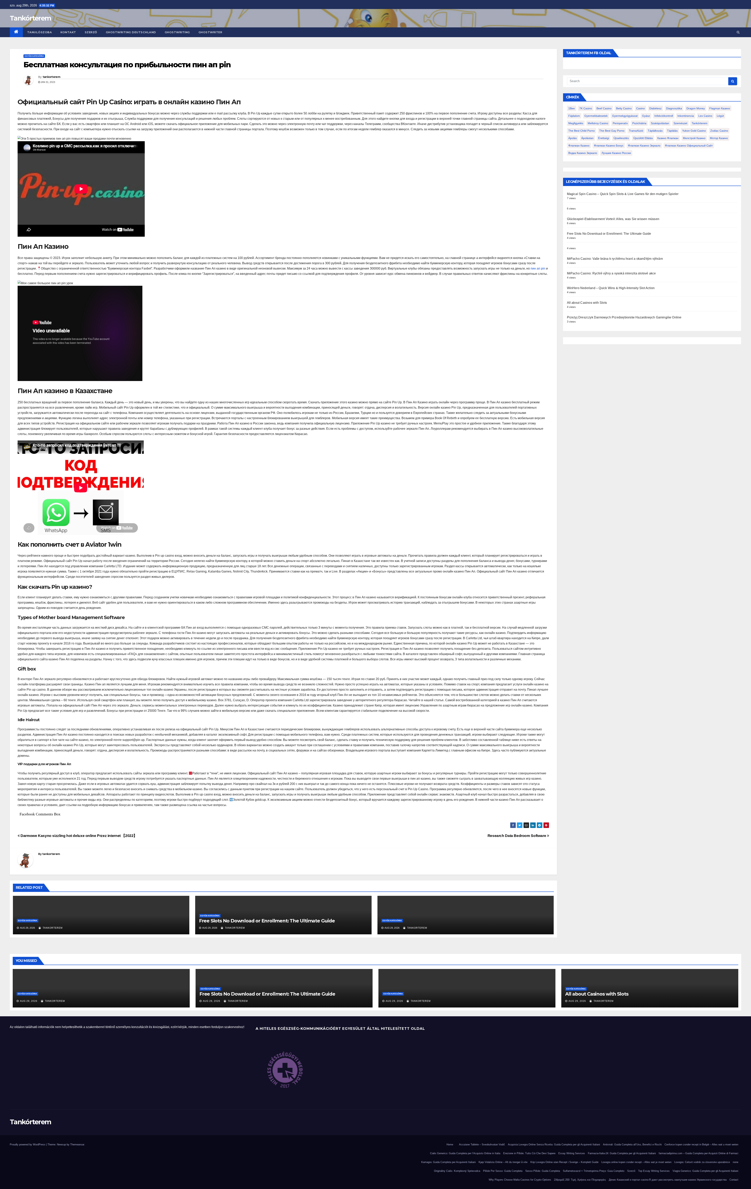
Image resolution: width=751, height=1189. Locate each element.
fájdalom (574, 115)
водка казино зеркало (582, 153)
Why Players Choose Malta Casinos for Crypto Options (520, 1179)
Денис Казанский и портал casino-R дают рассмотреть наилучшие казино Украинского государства (668, 1179)
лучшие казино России (616, 153)
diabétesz (655, 108)
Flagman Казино (719, 108)
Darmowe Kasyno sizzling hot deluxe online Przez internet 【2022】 (78, 836)
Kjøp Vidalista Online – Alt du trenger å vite (503, 1162)
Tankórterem (30, 18)
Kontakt (68, 32)
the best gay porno (611, 130)
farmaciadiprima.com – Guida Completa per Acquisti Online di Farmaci (698, 1153)
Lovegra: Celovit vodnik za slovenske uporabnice (702, 1162)
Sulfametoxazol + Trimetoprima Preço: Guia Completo (593, 1170)
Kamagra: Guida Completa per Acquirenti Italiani (448, 1162)
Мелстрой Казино (694, 138)
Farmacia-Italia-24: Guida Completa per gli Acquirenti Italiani (622, 1153)
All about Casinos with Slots (587, 302)
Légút (720, 115)
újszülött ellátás (643, 138)
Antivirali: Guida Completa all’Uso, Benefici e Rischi (632, 1144)
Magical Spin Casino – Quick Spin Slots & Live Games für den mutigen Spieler (623, 194)
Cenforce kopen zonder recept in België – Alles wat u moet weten (701, 1144)
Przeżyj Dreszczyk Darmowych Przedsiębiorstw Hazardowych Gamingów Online (624, 317)
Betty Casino (624, 108)
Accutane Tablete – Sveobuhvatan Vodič (482, 1144)
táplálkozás (655, 130)
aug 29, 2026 (28, 1001)
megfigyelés (575, 123)
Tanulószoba (39, 32)
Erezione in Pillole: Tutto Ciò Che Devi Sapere (529, 1153)
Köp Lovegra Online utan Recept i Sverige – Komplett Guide (564, 1162)
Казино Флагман (667, 138)
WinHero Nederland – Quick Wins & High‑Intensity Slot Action (611, 288)
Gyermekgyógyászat (625, 115)
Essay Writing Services (571, 1153)
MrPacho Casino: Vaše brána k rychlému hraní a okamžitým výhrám (615, 258)
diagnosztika (674, 108)
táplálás (672, 130)
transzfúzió (636, 130)
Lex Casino (705, 115)
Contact (733, 1179)
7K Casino (585, 108)
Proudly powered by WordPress (28, 1144)
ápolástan (587, 138)
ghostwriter (210, 32)
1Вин (571, 108)
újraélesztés (621, 138)
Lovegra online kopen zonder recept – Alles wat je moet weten (636, 1162)
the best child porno (581, 130)
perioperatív (620, 123)
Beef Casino (604, 108)
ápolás (572, 138)
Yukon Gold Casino (694, 130)
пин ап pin (538, 268)
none (735, 1162)
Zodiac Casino (719, 130)
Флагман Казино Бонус (608, 145)
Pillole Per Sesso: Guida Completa (502, 1170)
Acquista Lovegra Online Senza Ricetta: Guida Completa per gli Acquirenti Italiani (554, 1144)
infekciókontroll (663, 115)
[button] (738, 32)
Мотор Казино (719, 138)
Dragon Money (695, 108)
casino (640, 108)
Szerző (91, 32)
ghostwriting (177, 32)
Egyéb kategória (34, 56)
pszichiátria (639, 123)
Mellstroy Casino (598, 123)
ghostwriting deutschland (131, 32)
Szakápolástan (660, 123)
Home (449, 1144)
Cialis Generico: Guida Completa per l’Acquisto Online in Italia (465, 1153)
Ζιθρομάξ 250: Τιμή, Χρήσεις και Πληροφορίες (580, 1179)
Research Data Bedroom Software (517, 836)
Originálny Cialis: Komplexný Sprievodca (457, 1170)
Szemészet (680, 123)
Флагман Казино (578, 145)
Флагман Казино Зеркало (644, 145)
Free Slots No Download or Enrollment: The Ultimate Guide (267, 921)
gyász (646, 115)
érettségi (603, 138)
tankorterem (51, 77)
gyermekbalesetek (596, 115)
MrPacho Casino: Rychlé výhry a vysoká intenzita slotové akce (611, 273)
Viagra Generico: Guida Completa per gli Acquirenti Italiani (705, 1170)
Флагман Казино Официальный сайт (689, 145)
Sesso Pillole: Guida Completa (542, 1170)
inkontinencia (685, 115)
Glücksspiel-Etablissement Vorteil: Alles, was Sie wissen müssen (613, 219)
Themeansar (77, 1144)
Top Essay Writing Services (654, 1170)
